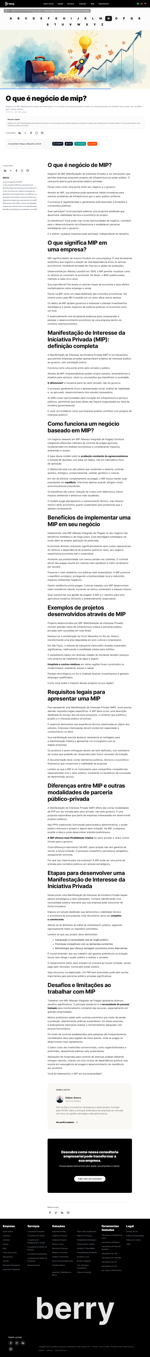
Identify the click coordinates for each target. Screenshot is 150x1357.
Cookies (41, 1350)
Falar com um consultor (90, 1179)
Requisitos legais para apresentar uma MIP (20, 200)
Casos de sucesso (10, 1252)
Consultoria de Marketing (37, 1254)
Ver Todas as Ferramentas (111, 1270)
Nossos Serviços (34, 1265)
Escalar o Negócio (84, 1261)
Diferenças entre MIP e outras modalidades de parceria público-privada (20, 203)
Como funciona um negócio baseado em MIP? (20, 191)
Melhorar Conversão (60, 1252)
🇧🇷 (138, 3)
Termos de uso (131, 1231)
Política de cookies (133, 1240)
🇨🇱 (145, 3)
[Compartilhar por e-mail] (42, 133)
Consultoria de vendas (36, 1236)
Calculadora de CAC (109, 1266)
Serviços (70, 4)
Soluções (82, 4)
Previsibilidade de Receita (87, 1252)
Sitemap (49, 1350)
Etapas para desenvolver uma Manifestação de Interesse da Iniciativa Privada (20, 206)
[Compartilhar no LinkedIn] (19, 133)
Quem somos (48, 4)
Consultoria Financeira (36, 1231)
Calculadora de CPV (109, 1262)
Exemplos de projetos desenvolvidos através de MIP (20, 197)
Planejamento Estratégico (86, 1240)
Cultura (5, 1244)
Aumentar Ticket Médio (86, 1248)
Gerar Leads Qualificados (86, 1231)
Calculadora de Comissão (111, 1258)
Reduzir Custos (58, 1244)
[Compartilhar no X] (25, 133)
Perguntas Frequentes (11, 1269)
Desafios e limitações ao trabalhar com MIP (20, 209)
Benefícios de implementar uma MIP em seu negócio (20, 194)
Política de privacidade (135, 1236)
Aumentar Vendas (59, 1231)
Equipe (60, 4)
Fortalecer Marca (58, 1265)
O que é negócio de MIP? (12, 182)
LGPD (128, 1244)
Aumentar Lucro (83, 1257)
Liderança (6, 1236)
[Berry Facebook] (50, 1212)
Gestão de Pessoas (59, 1240)
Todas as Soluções (84, 1272)
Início (7, 11)
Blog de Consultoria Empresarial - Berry (26, 11)
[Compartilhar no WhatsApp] (36, 133)
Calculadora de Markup (111, 1242)
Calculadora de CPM (109, 1253)
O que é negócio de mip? (46, 98)
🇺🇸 (141, 3)
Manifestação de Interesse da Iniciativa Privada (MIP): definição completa (20, 188)
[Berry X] (56, 1212)
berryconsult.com (60, 1350)
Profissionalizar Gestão (85, 1244)
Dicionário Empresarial (11, 1265)
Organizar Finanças (59, 1236)
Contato (6, 1261)
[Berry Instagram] (68, 1212)
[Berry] (9, 3)
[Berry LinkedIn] (62, 1212)
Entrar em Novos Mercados (62, 1261)
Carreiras (6, 1240)
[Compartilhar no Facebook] (31, 133)
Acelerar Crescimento (60, 1257)
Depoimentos (104, 4)
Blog (92, 4)
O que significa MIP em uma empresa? (18, 185)
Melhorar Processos (84, 1236)
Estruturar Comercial (60, 1248)
